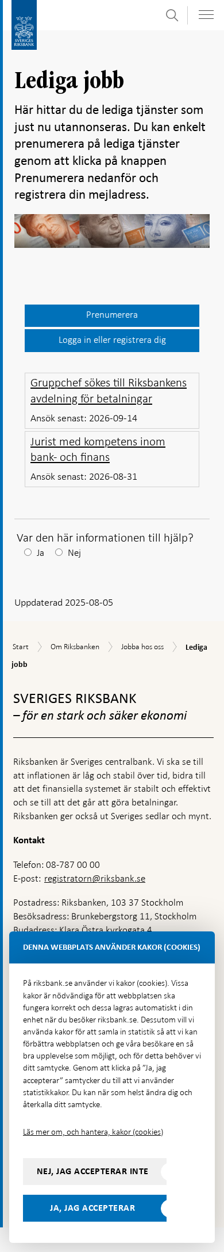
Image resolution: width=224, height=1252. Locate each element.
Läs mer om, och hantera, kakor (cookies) (93, 1132)
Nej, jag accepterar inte (93, 1171)
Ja (40, 553)
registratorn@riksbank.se (94, 878)
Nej (74, 553)
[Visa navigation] (206, 14)
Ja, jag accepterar (92, 1207)
